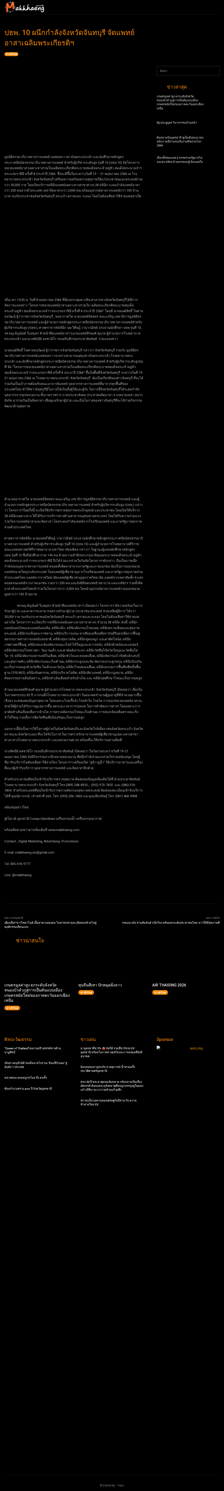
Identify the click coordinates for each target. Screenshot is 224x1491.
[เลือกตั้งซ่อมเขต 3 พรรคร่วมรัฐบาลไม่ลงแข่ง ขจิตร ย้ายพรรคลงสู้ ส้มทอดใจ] (213, 161)
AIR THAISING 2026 (169, 985)
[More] (149, 139)
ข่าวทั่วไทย (11, 54)
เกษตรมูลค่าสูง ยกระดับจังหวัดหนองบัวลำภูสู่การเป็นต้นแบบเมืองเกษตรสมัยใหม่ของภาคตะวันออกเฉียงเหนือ (180, 102)
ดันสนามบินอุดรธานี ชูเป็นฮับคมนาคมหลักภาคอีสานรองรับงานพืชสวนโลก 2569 (180, 141)
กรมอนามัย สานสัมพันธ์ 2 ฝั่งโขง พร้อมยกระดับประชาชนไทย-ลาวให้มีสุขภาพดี (171, 923)
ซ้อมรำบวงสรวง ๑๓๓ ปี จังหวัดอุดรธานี (28, 1089)
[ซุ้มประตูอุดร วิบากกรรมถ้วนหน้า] (213, 124)
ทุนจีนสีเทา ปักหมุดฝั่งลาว (100, 985)
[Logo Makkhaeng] (24, 7)
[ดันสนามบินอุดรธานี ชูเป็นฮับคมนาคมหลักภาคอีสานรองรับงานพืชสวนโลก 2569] (213, 143)
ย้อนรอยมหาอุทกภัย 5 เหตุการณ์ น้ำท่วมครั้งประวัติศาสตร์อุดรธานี (107, 1069)
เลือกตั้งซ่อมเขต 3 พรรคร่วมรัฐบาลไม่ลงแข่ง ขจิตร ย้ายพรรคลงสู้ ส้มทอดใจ (180, 160)
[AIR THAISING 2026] (186, 964)
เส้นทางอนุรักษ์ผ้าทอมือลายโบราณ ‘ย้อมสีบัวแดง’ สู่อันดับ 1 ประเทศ (35, 1065)
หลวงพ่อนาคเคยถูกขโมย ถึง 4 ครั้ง (25, 1078)
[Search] (215, 71)
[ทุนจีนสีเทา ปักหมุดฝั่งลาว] (112, 964)
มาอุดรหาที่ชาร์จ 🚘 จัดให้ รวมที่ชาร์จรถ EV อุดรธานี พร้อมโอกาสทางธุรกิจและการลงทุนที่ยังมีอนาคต (111, 1052)
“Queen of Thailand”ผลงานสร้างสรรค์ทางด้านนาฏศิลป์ (32, 1050)
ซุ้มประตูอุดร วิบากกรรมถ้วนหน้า (177, 123)
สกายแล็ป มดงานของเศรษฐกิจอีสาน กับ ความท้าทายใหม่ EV (108, 1102)
